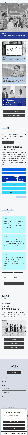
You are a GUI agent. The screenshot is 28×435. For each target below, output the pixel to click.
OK (14, 428)
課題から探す (8, 142)
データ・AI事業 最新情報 (14, 115)
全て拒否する (14, 425)
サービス (6, 377)
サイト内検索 (22, 1)
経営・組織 (18, 274)
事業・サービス (7, 274)
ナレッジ (6, 381)
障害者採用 (14, 348)
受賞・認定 (6, 277)
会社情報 (6, 392)
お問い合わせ (14, 372)
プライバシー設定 (14, 421)
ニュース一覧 (14, 283)
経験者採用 (14, 343)
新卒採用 (14, 339)
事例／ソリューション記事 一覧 (14, 111)
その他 (15, 277)
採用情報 (6, 389)
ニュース (6, 396)
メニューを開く (25, 1)
